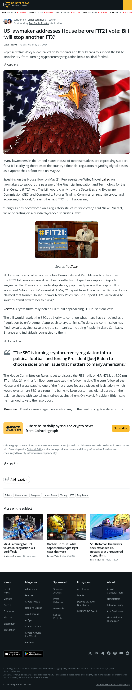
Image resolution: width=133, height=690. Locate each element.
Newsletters (113, 598)
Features (30, 595)
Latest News (10, 44)
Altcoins (7, 617)
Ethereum (8, 611)
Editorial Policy (35, 449)
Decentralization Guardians (86, 603)
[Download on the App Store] (12, 653)
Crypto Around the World (33, 634)
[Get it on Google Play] (33, 653)
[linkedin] (96, 654)
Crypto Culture (33, 626)
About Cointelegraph (115, 590)
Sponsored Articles (59, 590)
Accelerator (83, 589)
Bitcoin (7, 605)
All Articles (31, 589)
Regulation (9, 630)
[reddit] (127, 654)
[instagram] (115, 654)
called (106, 179)
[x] (90, 654)
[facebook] (109, 654)
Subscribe (120, 428)
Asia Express (32, 614)
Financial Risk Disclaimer (114, 619)
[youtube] (121, 654)
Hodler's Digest (33, 607)
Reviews (29, 642)
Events (80, 595)
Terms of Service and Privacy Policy (113, 684)
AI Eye (28, 620)
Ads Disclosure (115, 611)
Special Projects (57, 616)
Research (58, 608)
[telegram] (102, 654)
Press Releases (58, 600)
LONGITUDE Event (87, 611)
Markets (7, 598)
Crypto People (32, 601)
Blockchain (9, 623)
